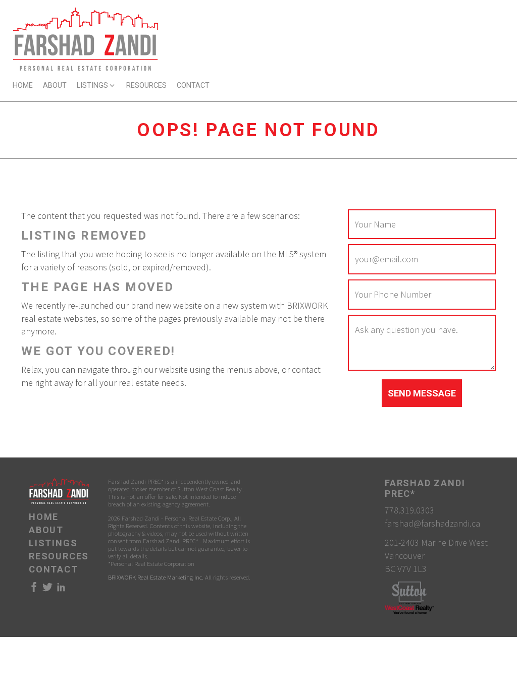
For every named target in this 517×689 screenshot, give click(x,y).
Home (23, 85)
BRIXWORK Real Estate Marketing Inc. (155, 577)
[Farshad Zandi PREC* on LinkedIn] (61, 590)
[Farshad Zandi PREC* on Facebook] (34, 590)
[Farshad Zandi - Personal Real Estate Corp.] (86, 38)
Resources (146, 85)
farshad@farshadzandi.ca (432, 523)
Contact (193, 85)
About (55, 85)
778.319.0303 (409, 510)
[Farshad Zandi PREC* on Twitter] (47, 590)
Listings (53, 543)
